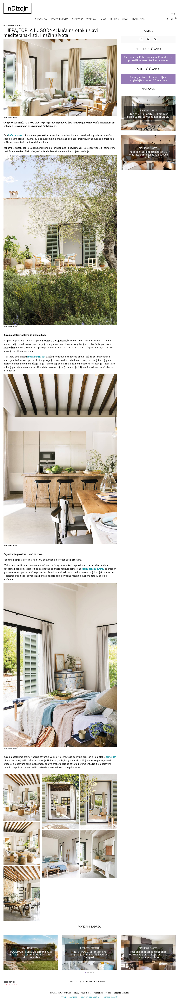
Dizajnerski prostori (12, 25)
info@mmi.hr (85, 993)
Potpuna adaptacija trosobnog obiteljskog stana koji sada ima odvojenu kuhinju (148, 954)
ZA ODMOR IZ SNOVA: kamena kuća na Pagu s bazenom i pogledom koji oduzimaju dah (30, 954)
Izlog (104, 19)
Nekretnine (138, 19)
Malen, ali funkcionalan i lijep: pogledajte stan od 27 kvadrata (148, 78)
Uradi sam (91, 19)
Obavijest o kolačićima (90, 997)
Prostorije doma (59, 19)
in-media (114, 19)
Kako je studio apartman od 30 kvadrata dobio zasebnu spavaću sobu (148, 154)
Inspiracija (77, 19)
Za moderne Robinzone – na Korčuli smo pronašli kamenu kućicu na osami (148, 58)
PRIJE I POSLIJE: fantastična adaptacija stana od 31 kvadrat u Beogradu (89, 954)
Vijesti (125, 19)
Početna (42, 19)
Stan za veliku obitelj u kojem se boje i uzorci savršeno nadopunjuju (148, 115)
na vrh (172, 982)
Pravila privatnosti (69, 997)
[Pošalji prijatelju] (155, 39)
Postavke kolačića (110, 997)
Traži (173, 14)
